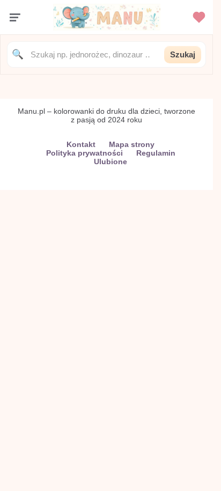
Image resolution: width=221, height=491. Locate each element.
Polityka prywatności (84, 153)
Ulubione (110, 161)
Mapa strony (131, 144)
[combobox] (94, 54)
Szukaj (182, 54)
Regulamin (155, 153)
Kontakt (81, 144)
